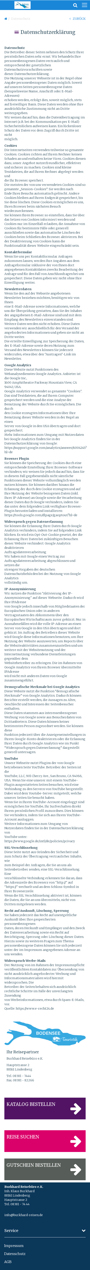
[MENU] (84, 5)
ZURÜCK (79, 19)
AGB (8, 1262)
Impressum (14, 1245)
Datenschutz (15, 1254)
